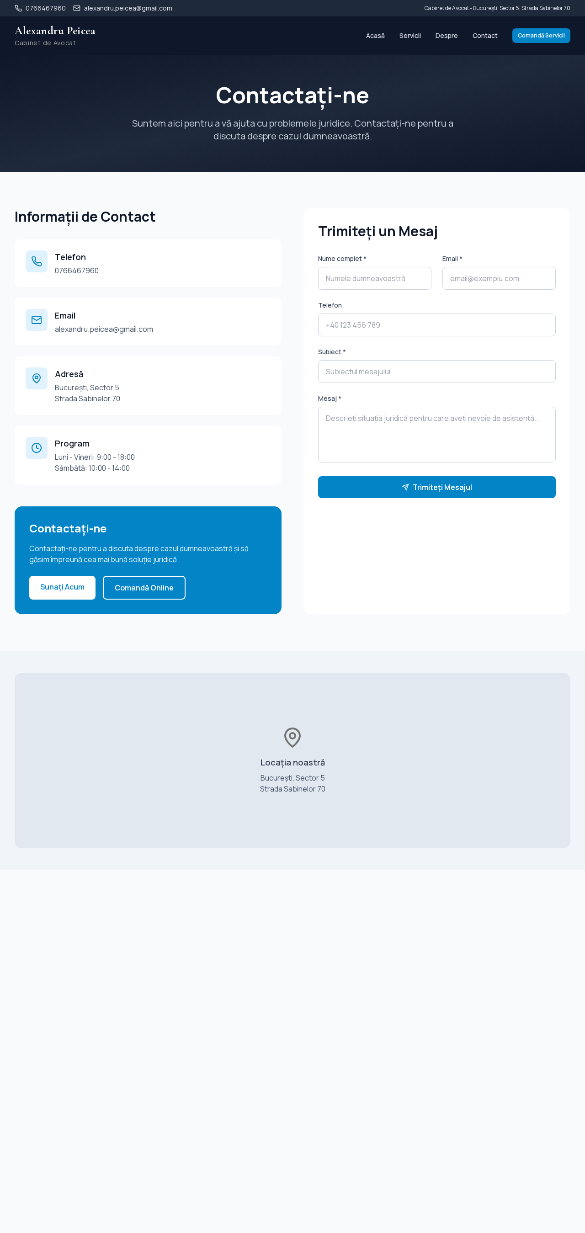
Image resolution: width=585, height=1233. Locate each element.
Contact (485, 35)
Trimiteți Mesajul (442, 487)
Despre (447, 35)
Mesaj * (329, 398)
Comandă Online (144, 588)
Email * (452, 258)
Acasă (375, 35)
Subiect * (332, 351)
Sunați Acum (62, 587)
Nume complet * (342, 258)
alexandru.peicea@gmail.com (104, 329)
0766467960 (77, 271)
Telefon (330, 305)
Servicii (410, 35)
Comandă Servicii (541, 35)
